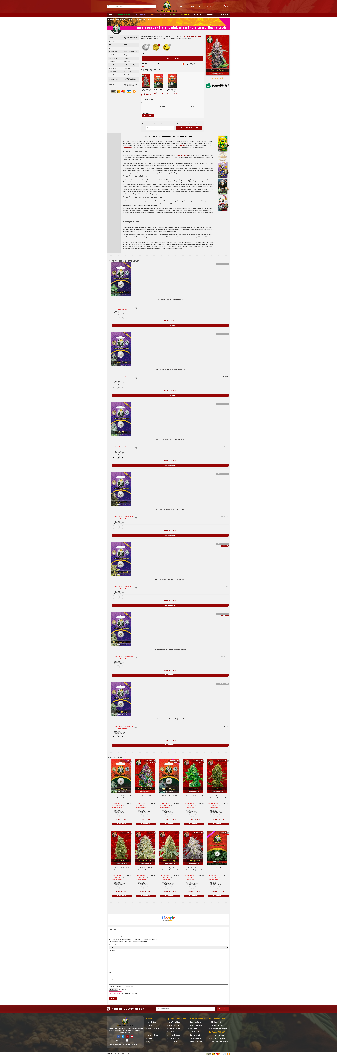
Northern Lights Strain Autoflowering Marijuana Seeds (170, 648)
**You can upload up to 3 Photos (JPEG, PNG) (122, 985)
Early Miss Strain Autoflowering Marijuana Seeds (170, 438)
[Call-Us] (127, 1039)
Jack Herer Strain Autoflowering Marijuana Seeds (170, 508)
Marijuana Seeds (116, 19)
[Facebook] (118, 1035)
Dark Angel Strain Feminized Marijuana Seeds (178, 90)
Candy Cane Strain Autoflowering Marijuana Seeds (170, 368)
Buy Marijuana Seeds (124, 15)
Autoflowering (141, 15)
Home (111, 15)
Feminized (162, 15)
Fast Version (185, 15)
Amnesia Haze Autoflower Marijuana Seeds (170, 298)
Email (111, 978)
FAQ (181, 6)
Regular (173, 15)
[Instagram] (127, 1035)
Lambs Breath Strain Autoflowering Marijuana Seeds (170, 578)
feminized (182, 144)
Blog (200, 6)
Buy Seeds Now (170, 324)
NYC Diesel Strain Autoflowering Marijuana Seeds (170, 717)
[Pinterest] (132, 1035)
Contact (209, 6)
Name (111, 971)
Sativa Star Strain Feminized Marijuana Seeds (162, 91)
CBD (152, 15)
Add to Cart (172, 58)
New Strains (198, 15)
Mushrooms (211, 15)
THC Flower (224, 15)
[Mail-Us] (117, 1039)
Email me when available (189, 127)
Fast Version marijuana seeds (192, 36)
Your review (113, 949)
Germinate (190, 6)
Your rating (112, 943)
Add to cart (194, 85)
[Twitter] (123, 1035)
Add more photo (115, 992)
